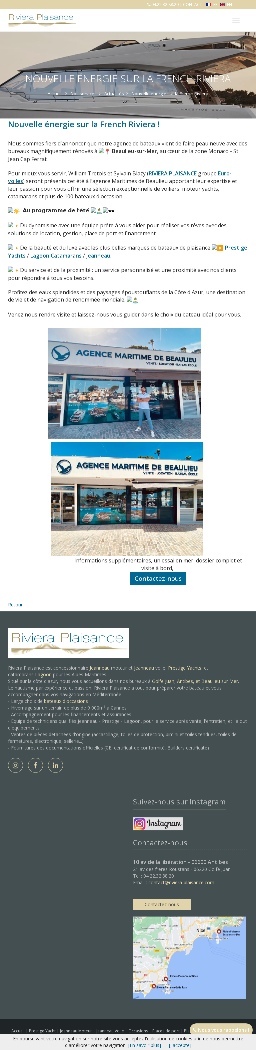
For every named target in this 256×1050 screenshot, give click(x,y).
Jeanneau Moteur (76, 1031)
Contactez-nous (162, 904)
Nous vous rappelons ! (223, 1030)
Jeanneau (100, 668)
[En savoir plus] (144, 1045)
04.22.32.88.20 (164, 4)
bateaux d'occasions (66, 701)
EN (229, 4)
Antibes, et (189, 681)
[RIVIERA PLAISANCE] (41, 15)
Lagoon (43, 674)
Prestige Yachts (184, 668)
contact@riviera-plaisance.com (181, 882)
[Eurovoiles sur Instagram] (158, 825)
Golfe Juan (163, 681)
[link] (130, 173)
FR (215, 4)
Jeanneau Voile (110, 1031)
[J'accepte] (180, 1045)
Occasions (138, 1031)
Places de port (166, 1031)
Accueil (18, 1031)
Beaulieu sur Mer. (220, 681)
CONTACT (192, 4)
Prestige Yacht (43, 1031)
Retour (15, 604)
